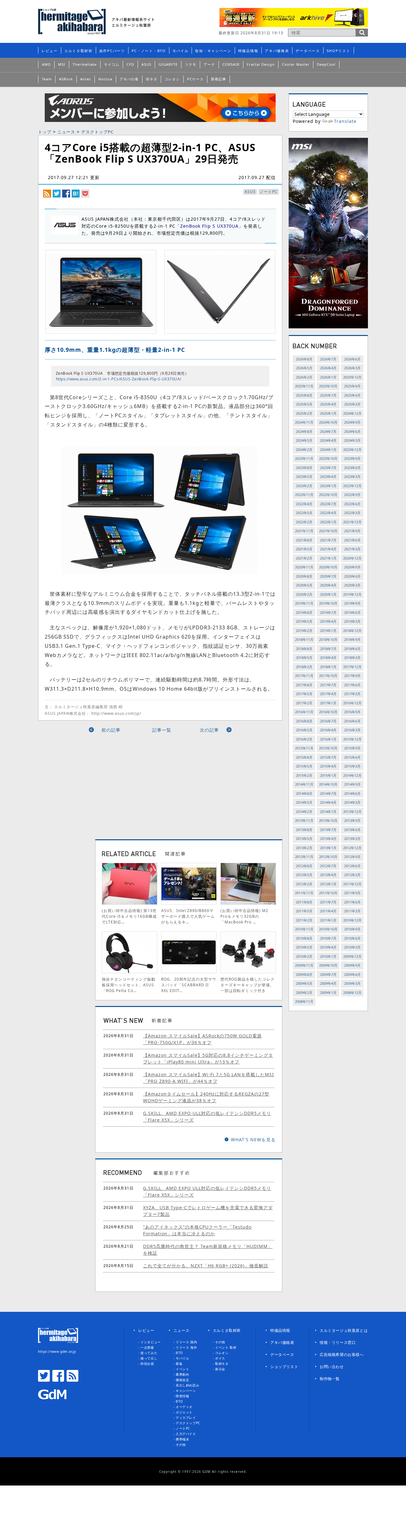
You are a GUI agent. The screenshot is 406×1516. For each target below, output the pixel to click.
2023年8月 (304, 467)
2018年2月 (304, 666)
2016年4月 (328, 730)
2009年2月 (304, 992)
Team (47, 79)
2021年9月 (352, 530)
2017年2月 (304, 703)
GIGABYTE (168, 64)
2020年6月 (352, 576)
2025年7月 (328, 395)
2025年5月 (304, 404)
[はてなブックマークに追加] (76, 193)
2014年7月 (328, 793)
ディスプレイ (186, 1417)
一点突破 (147, 1347)
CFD (130, 64)
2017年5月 (304, 693)
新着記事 (218, 79)
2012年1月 (328, 884)
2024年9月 (352, 422)
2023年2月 (304, 485)
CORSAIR (230, 64)
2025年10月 (328, 386)
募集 (179, 1363)
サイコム (111, 64)
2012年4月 (328, 874)
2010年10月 (328, 929)
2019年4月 (328, 621)
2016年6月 (352, 721)
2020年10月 (328, 567)
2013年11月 (304, 820)
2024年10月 (328, 422)
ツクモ (190, 64)
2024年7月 (328, 431)
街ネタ (151, 79)
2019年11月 (304, 603)
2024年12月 (352, 413)
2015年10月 (328, 748)
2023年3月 (352, 476)
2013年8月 (304, 829)
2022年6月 (352, 503)
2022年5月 (304, 512)
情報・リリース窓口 (338, 1342)
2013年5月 (304, 838)
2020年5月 (304, 585)
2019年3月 (352, 621)
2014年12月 (352, 775)
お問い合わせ (332, 1366)
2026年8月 (304, 359)
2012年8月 (304, 865)
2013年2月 (304, 847)
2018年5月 (304, 657)
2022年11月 (304, 494)
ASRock (66, 79)
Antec (85, 79)
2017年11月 (304, 675)
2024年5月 (304, 440)
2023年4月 (328, 476)
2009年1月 (328, 992)
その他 (181, 1444)
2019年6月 (352, 612)
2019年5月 (304, 621)
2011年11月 (304, 892)
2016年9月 (352, 711)
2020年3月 (352, 585)
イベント (182, 1369)
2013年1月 (328, 847)
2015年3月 (352, 766)
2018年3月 (352, 657)
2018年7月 (328, 648)
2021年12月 (352, 522)
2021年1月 (328, 558)
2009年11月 (304, 965)
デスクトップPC (97, 132)
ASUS (146, 64)
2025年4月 (328, 404)
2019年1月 (328, 630)
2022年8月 (304, 503)
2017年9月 (352, 675)
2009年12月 (352, 956)
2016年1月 (328, 739)
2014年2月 (304, 811)
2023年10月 (328, 458)
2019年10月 (328, 603)
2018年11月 (304, 639)
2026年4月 (328, 368)
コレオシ (172, 79)
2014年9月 (352, 784)
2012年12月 (352, 847)
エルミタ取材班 (78, 50)
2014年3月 (352, 802)
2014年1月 (328, 811)
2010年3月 (352, 947)
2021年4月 (328, 549)
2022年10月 (328, 494)
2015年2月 (304, 775)
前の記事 (111, 730)
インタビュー (151, 1342)
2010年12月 (352, 920)
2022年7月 (328, 503)
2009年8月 (304, 974)
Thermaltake (85, 64)
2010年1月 (328, 956)
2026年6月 (352, 359)
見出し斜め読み (187, 1385)
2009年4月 (328, 983)
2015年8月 (304, 757)
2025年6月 (352, 395)
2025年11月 (304, 386)
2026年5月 (304, 368)
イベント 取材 (225, 1347)
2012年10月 (328, 856)
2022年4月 (328, 512)
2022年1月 (328, 522)
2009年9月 (352, 965)
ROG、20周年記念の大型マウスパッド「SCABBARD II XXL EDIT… (188, 984)
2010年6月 (352, 938)
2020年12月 (352, 558)
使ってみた (149, 1353)
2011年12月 (352, 884)
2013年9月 (352, 820)
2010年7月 (328, 938)
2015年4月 (328, 766)
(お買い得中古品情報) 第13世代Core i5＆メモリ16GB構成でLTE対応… (129, 916)
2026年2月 (304, 377)
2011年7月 (328, 902)
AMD (46, 64)
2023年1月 (328, 485)
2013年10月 (328, 820)
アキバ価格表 (277, 50)
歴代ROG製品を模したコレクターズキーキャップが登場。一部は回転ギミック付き (247, 984)
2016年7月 (328, 721)
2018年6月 (352, 648)
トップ (44, 132)
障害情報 (182, 1396)
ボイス (220, 1358)
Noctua (105, 79)
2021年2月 (304, 558)
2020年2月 (304, 594)
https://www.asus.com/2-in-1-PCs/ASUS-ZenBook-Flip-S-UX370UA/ (118, 379)
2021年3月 (352, 549)
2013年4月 (328, 838)
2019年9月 (352, 603)
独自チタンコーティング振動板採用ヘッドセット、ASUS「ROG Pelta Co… (128, 984)
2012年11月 (304, 856)
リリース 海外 (186, 1347)
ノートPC (269, 191)
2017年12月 (352, 666)
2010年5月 (304, 947)
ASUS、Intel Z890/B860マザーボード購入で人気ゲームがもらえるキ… (188, 916)
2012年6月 (352, 865)
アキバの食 (129, 79)
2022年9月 (352, 494)
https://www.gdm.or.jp (57, 1351)
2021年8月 (304, 540)
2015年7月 (328, 757)
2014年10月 (328, 784)
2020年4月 (328, 585)
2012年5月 (304, 874)
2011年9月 (352, 892)
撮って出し (149, 1358)
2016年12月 (352, 703)
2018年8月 (304, 648)
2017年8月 (304, 684)
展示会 (220, 1369)
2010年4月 (328, 947)
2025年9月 (352, 386)
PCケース (195, 79)
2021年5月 (304, 549)
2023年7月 (328, 467)
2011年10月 (328, 892)
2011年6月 (352, 902)
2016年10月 (328, 711)
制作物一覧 (330, 1378)
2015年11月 (304, 748)
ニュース (66, 132)
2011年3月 (352, 911)
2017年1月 (328, 703)
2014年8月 (304, 793)
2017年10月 (328, 675)
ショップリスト (284, 1366)
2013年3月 (352, 838)
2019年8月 (304, 612)
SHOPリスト (338, 50)
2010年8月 (304, 938)
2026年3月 (352, 368)
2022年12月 (352, 485)
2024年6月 (352, 431)
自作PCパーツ (112, 50)
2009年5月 (304, 983)
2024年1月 (328, 449)
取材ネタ (221, 1363)
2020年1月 (328, 594)
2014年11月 (304, 784)
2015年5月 (304, 766)
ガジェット (184, 1412)
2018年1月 (328, 666)
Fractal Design (261, 64)
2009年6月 (352, 974)
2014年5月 (304, 802)
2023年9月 (352, 458)
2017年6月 (352, 684)
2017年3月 (352, 693)
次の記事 (209, 730)
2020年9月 (352, 567)
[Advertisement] (102, 783)
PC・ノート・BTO (149, 50)
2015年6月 (352, 757)
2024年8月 (304, 431)
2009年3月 (352, 983)
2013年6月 (352, 829)
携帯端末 (182, 1439)
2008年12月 (352, 992)
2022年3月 (352, 512)
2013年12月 (352, 811)
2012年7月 (328, 865)
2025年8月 (304, 395)
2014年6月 (352, 793)
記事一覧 (161, 730)
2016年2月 (304, 739)
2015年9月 (352, 748)
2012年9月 (352, 856)
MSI (61, 64)
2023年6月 (352, 467)
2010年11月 (304, 929)
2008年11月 (304, 1001)
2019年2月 (304, 630)
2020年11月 (304, 567)
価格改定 (182, 1380)
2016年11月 (304, 711)
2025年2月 (304, 413)
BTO (179, 1353)
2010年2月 (304, 956)
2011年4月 (328, 911)
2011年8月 (304, 902)
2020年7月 (328, 576)
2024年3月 (352, 440)
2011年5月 (304, 911)
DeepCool (326, 64)
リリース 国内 (186, 1342)
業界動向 (182, 1374)
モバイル (181, 50)
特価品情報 (248, 50)
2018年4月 (328, 657)
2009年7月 (328, 974)
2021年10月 (328, 530)
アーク (209, 64)
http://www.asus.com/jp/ (116, 713)
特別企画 (147, 1363)
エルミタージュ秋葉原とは (344, 1330)
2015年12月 (352, 739)
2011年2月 (304, 920)
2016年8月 (304, 721)
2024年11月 (304, 422)
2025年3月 (352, 404)
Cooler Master (296, 64)
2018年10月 (328, 639)
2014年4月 (328, 802)
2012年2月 (304, 884)
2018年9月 (352, 639)
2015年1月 (328, 775)
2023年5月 (304, 476)
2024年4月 (328, 440)
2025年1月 (328, 413)
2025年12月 (352, 377)
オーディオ (184, 1407)
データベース (308, 50)
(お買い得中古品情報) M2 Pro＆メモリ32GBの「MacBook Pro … (244, 916)
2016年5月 (304, 730)
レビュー (50, 50)
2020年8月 (304, 576)
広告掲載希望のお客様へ (342, 1354)
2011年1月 (328, 920)
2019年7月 (328, 612)
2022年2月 (304, 522)
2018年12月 (352, 630)
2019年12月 (352, 594)
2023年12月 (352, 449)
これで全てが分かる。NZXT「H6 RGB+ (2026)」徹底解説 (205, 1266)
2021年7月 (328, 540)
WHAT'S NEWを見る (253, 1140)
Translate (345, 121)
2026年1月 (328, 377)
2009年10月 (328, 965)
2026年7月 (328, 359)
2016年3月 (352, 730)
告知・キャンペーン (213, 50)
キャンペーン (186, 1390)
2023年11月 (304, 458)
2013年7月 (328, 829)
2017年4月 (328, 693)
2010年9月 (352, 929)
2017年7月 (328, 684)
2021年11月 (304, 530)
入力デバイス (186, 1434)
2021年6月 (352, 540)
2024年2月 (304, 449)
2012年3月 (352, 874)
